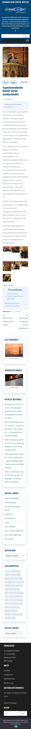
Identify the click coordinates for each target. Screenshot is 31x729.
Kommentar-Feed (9, 678)
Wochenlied (15, 614)
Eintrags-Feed (8, 674)
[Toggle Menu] (27, 40)
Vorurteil (12, 607)
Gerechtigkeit (8, 582)
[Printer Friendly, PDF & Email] (8, 285)
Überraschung (12, 618)
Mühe (6, 593)
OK (16, 726)
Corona (7, 522)
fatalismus (7, 578)
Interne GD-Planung (10, 703)
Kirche (17, 585)
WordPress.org (8, 683)
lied (6, 589)
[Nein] (29, 723)
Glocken (14, 582)
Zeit (6, 618)
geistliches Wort (10, 518)
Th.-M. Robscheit (8, 99)
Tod (10, 603)
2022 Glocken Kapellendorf (13, 535)
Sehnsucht (15, 600)
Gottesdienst (17, 311)
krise (21, 585)
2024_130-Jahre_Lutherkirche (14, 530)
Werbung (15, 611)
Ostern (6, 596)
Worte (20, 614)
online (11, 593)
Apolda (13, 83)
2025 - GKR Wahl (10, 526)
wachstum (17, 607)
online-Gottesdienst (18, 593)
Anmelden (7, 670)
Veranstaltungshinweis (12, 498)
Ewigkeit (18, 575)
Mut (18, 589)
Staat (6, 603)
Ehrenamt (13, 575)
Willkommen (8, 614)
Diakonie (7, 575)
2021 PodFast (9, 539)
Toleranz (14, 603)
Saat (6, 600)
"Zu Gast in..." (8, 571)
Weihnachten (8, 611)
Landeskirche (9, 514)
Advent (14, 571)
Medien (10, 589)
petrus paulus (13, 596)
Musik (15, 589)
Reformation (19, 596)
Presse (6, 83)
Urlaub (6, 607)
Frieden (20, 578)
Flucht (16, 578)
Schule (10, 600)
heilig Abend (8, 585)
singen (20, 600)
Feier (13, 311)
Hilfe (13, 585)
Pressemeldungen (8, 107)
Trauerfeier (19, 603)
